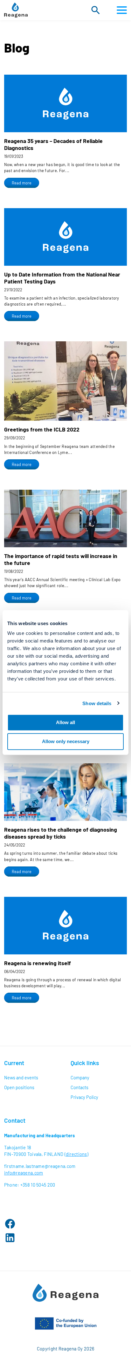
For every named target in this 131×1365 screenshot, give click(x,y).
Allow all (65, 722)
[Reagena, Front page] (16, 10)
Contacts (79, 1087)
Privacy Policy (84, 1097)
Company (80, 1077)
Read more (25, 184)
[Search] (95, 10)
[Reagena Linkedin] (10, 1238)
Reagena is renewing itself (37, 962)
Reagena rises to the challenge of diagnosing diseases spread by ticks (60, 833)
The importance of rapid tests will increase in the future (60, 559)
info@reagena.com (23, 1173)
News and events (21, 1077)
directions (76, 1154)
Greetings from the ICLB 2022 (41, 429)
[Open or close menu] (120, 10)
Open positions (19, 1087)
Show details (96, 703)
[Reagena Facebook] (10, 1224)
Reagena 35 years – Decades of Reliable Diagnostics (53, 144)
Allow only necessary (65, 741)
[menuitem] (32, 1078)
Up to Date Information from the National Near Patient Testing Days (62, 278)
